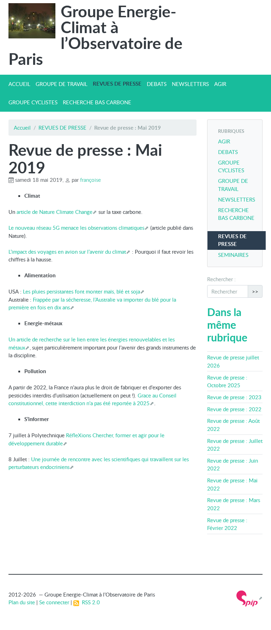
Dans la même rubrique (227, 324)
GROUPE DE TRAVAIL (62, 83)
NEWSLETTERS (190, 83)
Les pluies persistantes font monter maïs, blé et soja (81, 291)
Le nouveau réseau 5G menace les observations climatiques (76, 227)
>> (255, 291)
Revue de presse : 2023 (234, 397)
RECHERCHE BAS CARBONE (97, 102)
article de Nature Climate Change (54, 211)
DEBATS (157, 83)
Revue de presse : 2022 (234, 409)
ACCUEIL (19, 83)
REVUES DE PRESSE (117, 83)
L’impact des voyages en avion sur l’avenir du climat (67, 251)
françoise (90, 179)
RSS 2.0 (89, 602)
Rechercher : (221, 279)
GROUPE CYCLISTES (33, 102)
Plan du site (21, 602)
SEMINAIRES (233, 254)
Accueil (22, 127)
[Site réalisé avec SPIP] (249, 598)
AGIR (220, 83)
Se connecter (54, 602)
